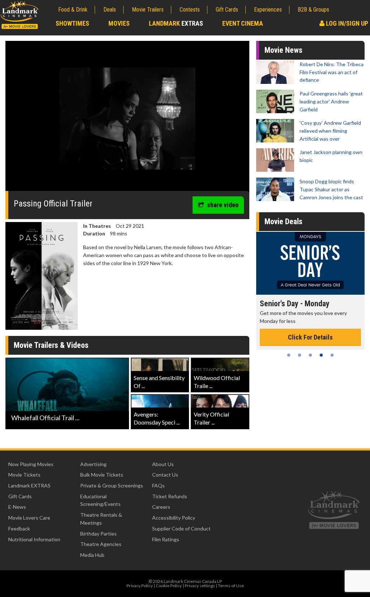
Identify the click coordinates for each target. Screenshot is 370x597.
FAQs (158, 485)
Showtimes (72, 23)
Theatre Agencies (100, 544)
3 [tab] (310, 355)
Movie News (283, 50)
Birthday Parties (98, 533)
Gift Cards (227, 9)
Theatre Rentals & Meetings (101, 519)
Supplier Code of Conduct (181, 528)
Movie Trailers (148, 9)
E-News (17, 507)
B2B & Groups (313, 9)
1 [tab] (288, 355)
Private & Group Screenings (111, 485)
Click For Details (262, 337)
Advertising (93, 464)
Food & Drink (72, 9)
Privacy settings (200, 585)
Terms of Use (231, 585)
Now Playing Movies (30, 464)
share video (222, 205)
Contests (190, 9)
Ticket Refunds (169, 496)
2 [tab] (299, 355)
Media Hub (92, 555)
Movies (119, 23)
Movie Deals (283, 221)
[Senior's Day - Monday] (262, 263)
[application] (127, 118)
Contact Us (165, 475)
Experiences (268, 9)
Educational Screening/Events (100, 500)
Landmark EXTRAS (29, 485)
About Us (163, 464)
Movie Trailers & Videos (51, 345)
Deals (109, 9)
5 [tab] (332, 355)
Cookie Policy (169, 585)
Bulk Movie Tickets (101, 475)
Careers (161, 507)
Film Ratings (165, 539)
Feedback (19, 528)
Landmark (176, 23)
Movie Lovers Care (29, 518)
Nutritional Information (34, 539)
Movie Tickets (24, 475)
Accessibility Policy (173, 518)
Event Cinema (242, 23)
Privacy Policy (139, 585)
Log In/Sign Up (346, 23)
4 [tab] (321, 355)
